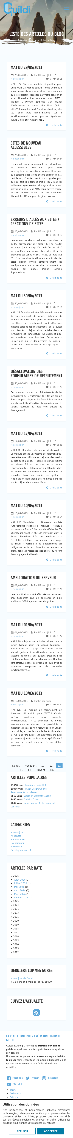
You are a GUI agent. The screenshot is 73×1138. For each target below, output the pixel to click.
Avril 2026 (20, 890)
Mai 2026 (19, 886)
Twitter (35, 1077)
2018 (16, 928)
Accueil (21, 40)
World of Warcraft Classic (37, 795)
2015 (16, 940)
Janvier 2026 (21, 897)
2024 (16, 905)
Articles (14, 1097)
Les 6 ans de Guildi (35, 785)
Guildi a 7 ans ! (32, 799)
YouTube (17, 1083)
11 (51, 765)
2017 (16, 932)
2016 (16, 936)
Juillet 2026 (21, 883)
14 (29, 770)
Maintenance (17, 158)
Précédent (30, 765)
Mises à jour (17, 78)
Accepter (51, 1131)
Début (15, 765)
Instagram (52, 1077)
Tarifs (13, 1089)
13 (21, 770)
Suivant (40, 770)
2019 (16, 924)
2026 (16, 875)
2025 (16, 901)
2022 (16, 912)
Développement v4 (21, 850)
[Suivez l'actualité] (36, 1014)
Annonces (16, 835)
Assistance (15, 1093)
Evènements (17, 843)
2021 (16, 916)
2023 (16, 909)
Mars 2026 (20, 894)
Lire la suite (55, 125)
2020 (16, 920)
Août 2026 (20, 879)
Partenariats (17, 846)
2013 (16, 948)
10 (42, 765)
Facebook (17, 1077)
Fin (52, 770)
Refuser (22, 1131)
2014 (16, 944)
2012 (16, 952)
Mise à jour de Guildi (22, 978)
